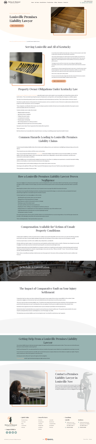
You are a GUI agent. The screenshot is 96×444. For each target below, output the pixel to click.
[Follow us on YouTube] (15, 432)
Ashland (40, 429)
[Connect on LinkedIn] (13, 432)
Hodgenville (40, 425)
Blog (22, 423)
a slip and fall (39, 153)
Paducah (51, 427)
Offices (55, 2)
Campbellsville (52, 423)
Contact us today (20, 358)
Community (23, 425)
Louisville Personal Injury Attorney (19, 41)
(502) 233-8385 (87, 3)
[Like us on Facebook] (7, 432)
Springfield (51, 425)
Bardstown (51, 421)
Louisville (51, 419)
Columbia (40, 423)
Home (32, 2)
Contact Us (65, 2)
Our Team (37, 2)
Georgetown (41, 421)
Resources (60, 2)
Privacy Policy (85, 439)
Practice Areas (50, 2)
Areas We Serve (43, 2)
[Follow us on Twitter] (10, 432)
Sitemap (23, 427)
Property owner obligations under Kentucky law (27, 95)
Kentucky (40, 419)
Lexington (40, 427)
